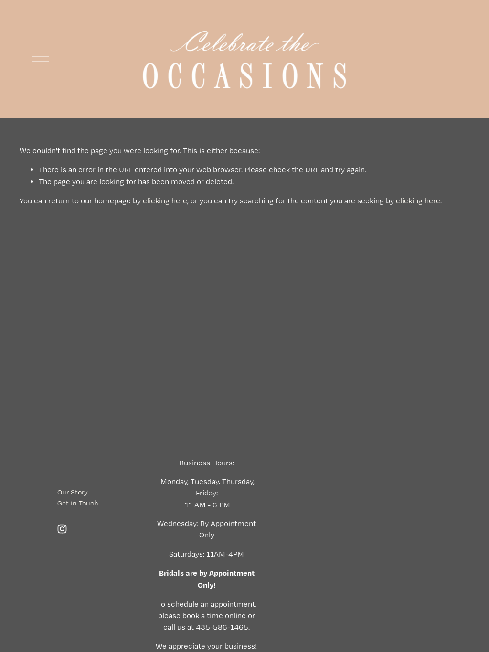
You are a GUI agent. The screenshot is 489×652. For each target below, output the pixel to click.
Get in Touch (77, 503)
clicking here (165, 200)
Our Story (72, 492)
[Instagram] (62, 529)
